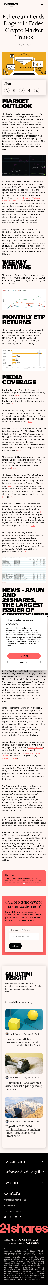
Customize (24, 662)
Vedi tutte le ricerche (19, 1002)
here (17, 395)
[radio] (13, 930)
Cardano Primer (9, 758)
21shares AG (10, 1205)
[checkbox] (24, 930)
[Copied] (22, 90)
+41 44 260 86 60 (12, 1211)
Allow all (24, 656)
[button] (42, 4)
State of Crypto (35, 747)
